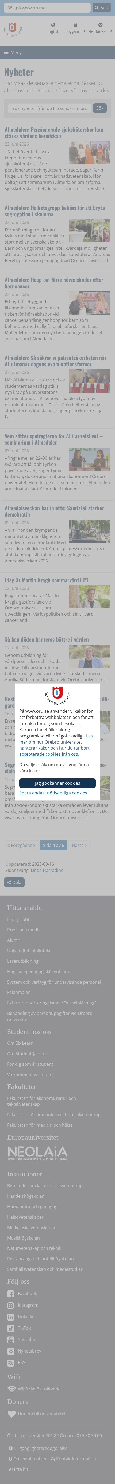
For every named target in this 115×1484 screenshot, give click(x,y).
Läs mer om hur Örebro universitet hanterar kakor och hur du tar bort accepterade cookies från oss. (56, 745)
